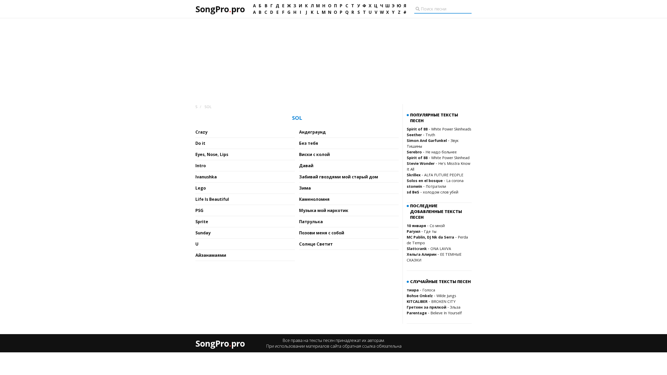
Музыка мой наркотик (323, 210)
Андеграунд (312, 132)
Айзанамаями (210, 255)
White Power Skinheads (451, 129)
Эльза (455, 307)
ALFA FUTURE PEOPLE (443, 174)
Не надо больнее (441, 151)
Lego (200, 188)
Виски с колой (314, 154)
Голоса (428, 290)
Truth (430, 134)
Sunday (203, 233)
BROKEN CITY (443, 301)
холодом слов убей (440, 192)
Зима (305, 188)
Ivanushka (206, 177)
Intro (200, 165)
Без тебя (308, 143)
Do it (200, 143)
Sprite (201, 221)
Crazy (201, 132)
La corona (455, 180)
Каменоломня (314, 199)
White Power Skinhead (450, 157)
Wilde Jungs (446, 295)
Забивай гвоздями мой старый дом (338, 177)
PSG (199, 210)
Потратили (436, 186)
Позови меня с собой (321, 233)
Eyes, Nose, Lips (211, 154)
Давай (306, 165)
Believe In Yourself (446, 312)
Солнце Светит (316, 244)
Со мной (437, 225)
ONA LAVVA (440, 248)
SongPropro (220, 9)
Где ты (430, 231)
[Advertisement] (333, 57)
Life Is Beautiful (212, 199)
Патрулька (311, 221)
